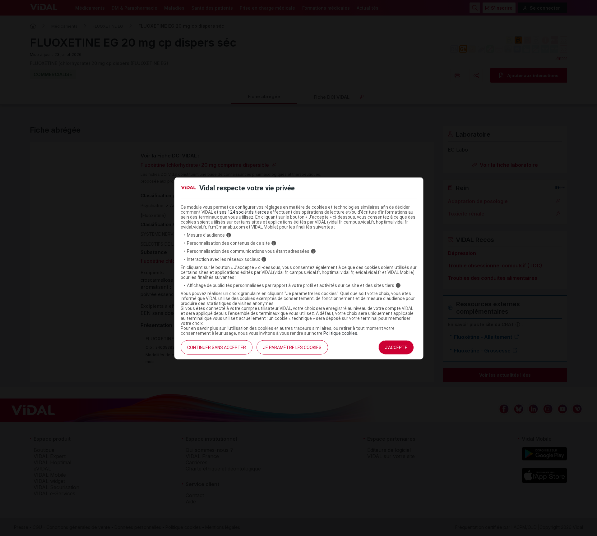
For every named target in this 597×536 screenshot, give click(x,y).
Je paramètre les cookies (292, 347)
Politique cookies (340, 333)
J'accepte (396, 347)
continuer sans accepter (216, 347)
